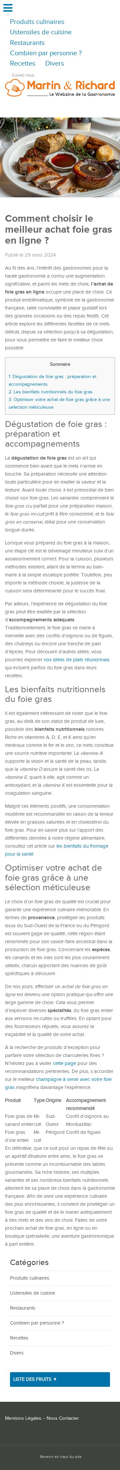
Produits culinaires (37, 22)
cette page (64, 1063)
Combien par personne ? (46, 53)
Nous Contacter (63, 1418)
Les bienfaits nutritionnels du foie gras (51, 392)
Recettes (22, 64)
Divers (54, 64)
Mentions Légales (23, 1418)
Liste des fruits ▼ (35, 1379)
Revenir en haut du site (61, 1456)
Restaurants (27, 43)
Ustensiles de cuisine (41, 32)
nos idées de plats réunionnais (77, 660)
